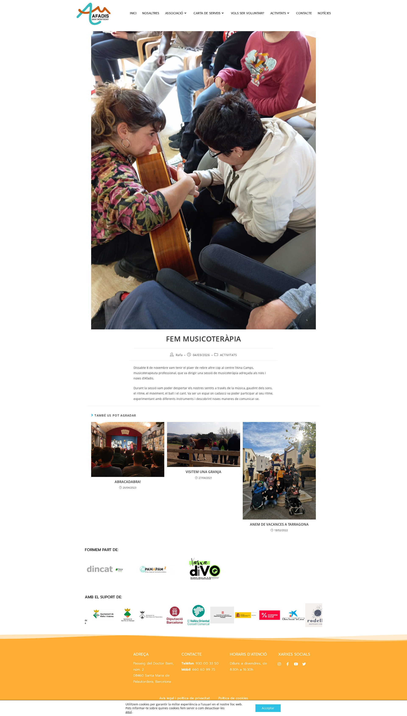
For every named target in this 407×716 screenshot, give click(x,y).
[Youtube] (295, 664)
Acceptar (268, 708)
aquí (128, 712)
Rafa (179, 355)
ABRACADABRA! (128, 481)
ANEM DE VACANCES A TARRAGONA (279, 524)
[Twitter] (304, 664)
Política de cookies (233, 698)
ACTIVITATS (228, 355)
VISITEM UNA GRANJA (203, 471)
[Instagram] (279, 664)
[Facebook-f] (287, 664)
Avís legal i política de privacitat (184, 698)
